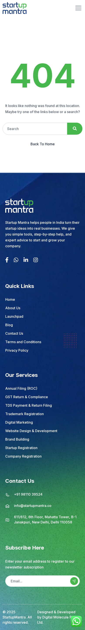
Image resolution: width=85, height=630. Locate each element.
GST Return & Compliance (26, 397)
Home (10, 299)
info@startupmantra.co (32, 505)
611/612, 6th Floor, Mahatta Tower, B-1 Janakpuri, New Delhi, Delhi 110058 (45, 519)
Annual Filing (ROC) (21, 388)
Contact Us (14, 333)
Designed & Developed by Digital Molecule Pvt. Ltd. (56, 617)
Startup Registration (21, 448)
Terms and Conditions (23, 342)
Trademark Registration (24, 414)
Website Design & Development (31, 431)
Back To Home (43, 144)
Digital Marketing (19, 422)
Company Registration (23, 456)
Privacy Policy (16, 350)
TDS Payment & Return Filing (28, 405)
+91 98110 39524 (28, 494)
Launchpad (14, 316)
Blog (9, 325)
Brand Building (17, 439)
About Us (12, 308)
